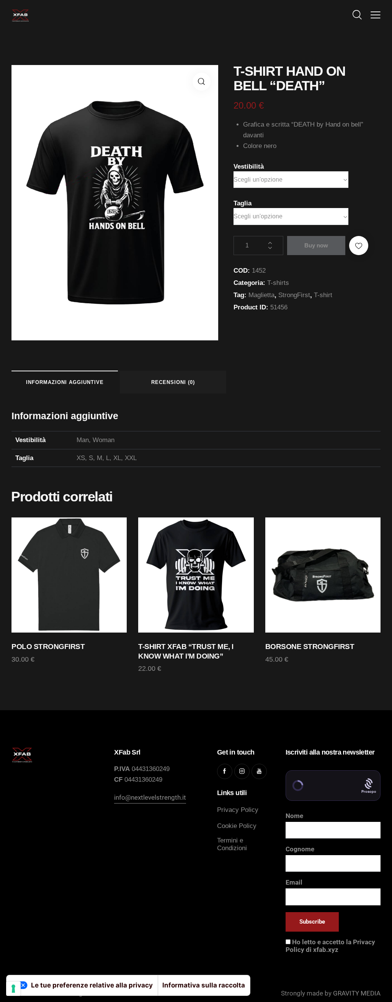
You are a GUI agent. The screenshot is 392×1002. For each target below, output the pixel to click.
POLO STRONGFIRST (48, 647)
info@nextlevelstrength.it (150, 797)
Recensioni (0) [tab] (173, 382)
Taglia (243, 203)
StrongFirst (294, 295)
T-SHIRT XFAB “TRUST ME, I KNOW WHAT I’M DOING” (186, 651)
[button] (376, 15)
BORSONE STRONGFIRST (309, 647)
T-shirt (323, 295)
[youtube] (259, 771)
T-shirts (278, 282)
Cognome (300, 849)
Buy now (316, 245)
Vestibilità (249, 166)
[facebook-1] (224, 771)
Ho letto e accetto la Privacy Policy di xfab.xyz (330, 945)
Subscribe (312, 921)
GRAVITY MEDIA (356, 993)
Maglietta (261, 295)
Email (294, 882)
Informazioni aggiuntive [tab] (65, 382)
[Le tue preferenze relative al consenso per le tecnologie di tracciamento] (13, 988)
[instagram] (242, 771)
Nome (294, 816)
